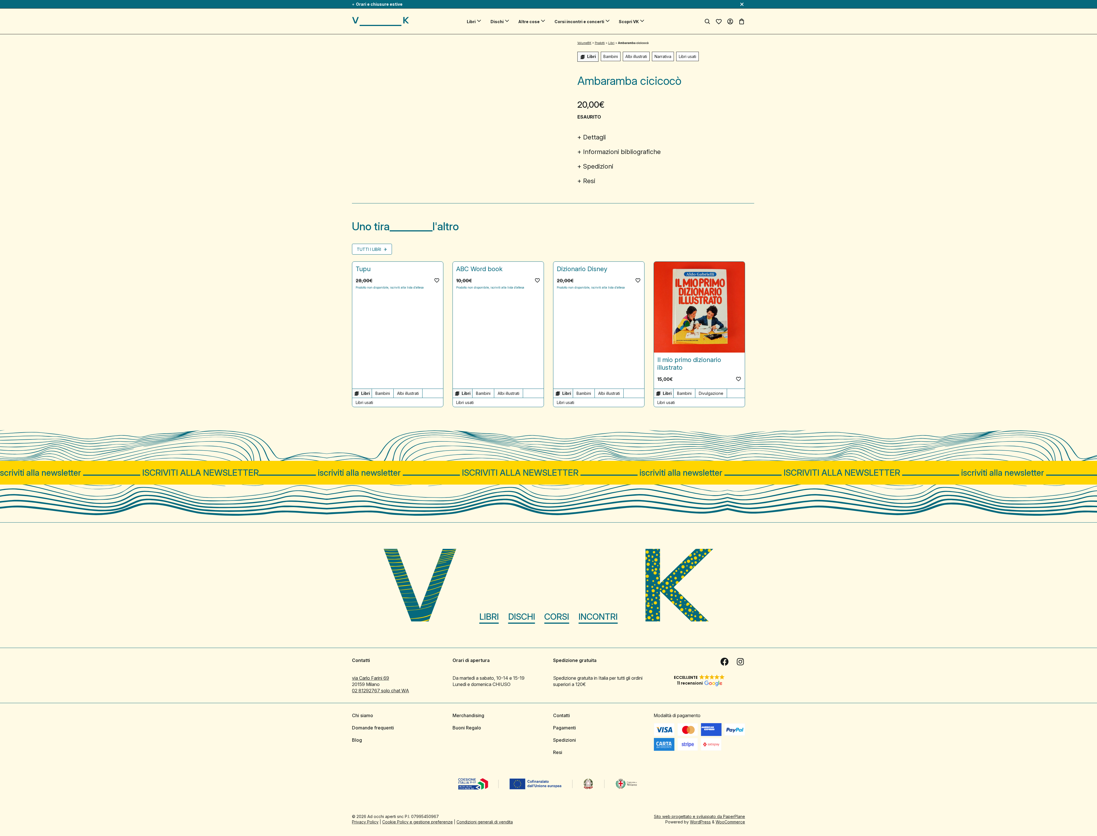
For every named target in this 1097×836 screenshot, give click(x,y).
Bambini (610, 56)
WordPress (700, 821)
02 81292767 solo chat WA (380, 690)
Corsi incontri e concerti (579, 21)
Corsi (556, 616)
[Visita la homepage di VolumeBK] (380, 21)
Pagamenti (564, 728)
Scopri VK (629, 21)
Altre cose (529, 21)
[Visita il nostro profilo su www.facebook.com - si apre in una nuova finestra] (724, 661)
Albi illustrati (636, 56)
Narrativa (662, 56)
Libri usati (687, 56)
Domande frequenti (373, 728)
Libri (471, 21)
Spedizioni (598, 166)
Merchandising (468, 715)
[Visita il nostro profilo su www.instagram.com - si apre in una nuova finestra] (740, 661)
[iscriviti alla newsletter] (548, 473)
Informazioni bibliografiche (622, 151)
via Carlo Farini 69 (370, 678)
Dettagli (594, 137)
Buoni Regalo (467, 728)
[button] (437, 280)
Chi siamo (362, 715)
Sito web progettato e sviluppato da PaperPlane (699, 816)
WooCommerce (730, 821)
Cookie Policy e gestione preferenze (417, 821)
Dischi (497, 21)
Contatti (561, 715)
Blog (357, 740)
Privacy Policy (365, 821)
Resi (589, 181)
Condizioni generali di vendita (485, 821)
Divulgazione (711, 393)
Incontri (598, 616)
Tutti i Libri (369, 249)
